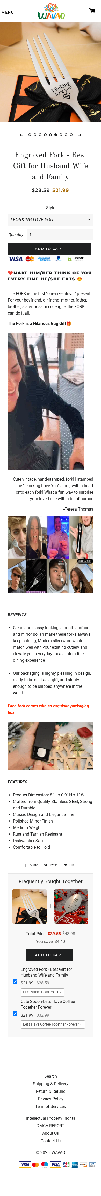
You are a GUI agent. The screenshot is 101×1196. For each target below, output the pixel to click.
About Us (50, 1133)
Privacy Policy (50, 1098)
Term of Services (50, 1106)
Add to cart (49, 955)
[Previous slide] (21, 134)
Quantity (15, 234)
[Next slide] (79, 134)
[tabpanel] (50, 71)
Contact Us (51, 1140)
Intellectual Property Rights (50, 1118)
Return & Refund (51, 1091)
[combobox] (42, 992)
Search (50, 1076)
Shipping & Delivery (50, 1083)
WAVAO (58, 1152)
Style (50, 207)
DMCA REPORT (50, 1125)
